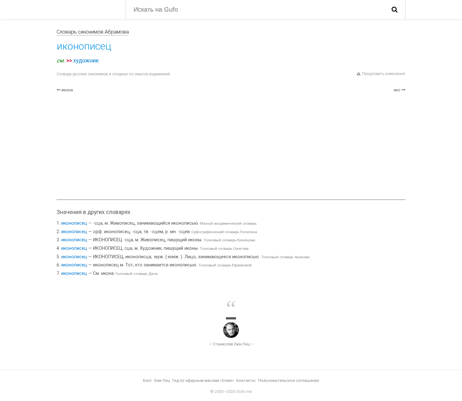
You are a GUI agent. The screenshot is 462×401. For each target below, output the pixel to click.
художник (86, 60)
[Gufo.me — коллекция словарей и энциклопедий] (86, 9)
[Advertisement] (231, 146)
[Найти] (394, 9)
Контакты (246, 380)
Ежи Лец (162, 380)
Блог (147, 380)
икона (67, 90)
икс (397, 90)
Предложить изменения (383, 74)
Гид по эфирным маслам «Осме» (203, 380)
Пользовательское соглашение (288, 380)
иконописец (74, 223)
